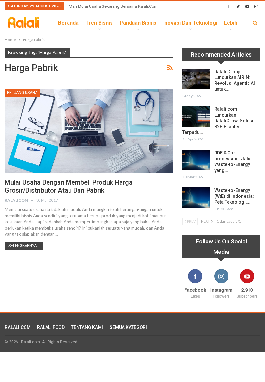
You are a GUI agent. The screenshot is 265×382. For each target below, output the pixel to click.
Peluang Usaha (22, 92)
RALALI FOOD (51, 327)
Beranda (68, 23)
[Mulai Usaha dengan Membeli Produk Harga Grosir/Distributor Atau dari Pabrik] (89, 131)
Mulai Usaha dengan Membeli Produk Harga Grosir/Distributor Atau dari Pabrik (68, 186)
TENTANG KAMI (87, 327)
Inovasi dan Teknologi (190, 23)
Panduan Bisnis (138, 23)
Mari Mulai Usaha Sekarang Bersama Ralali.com (113, 6)
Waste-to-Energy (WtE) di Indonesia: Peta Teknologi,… (234, 196)
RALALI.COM (18, 327)
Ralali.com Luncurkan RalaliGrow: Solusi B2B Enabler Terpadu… (217, 121)
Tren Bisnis (99, 23)
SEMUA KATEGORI (128, 327)
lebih (230, 23)
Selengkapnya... (23, 245)
